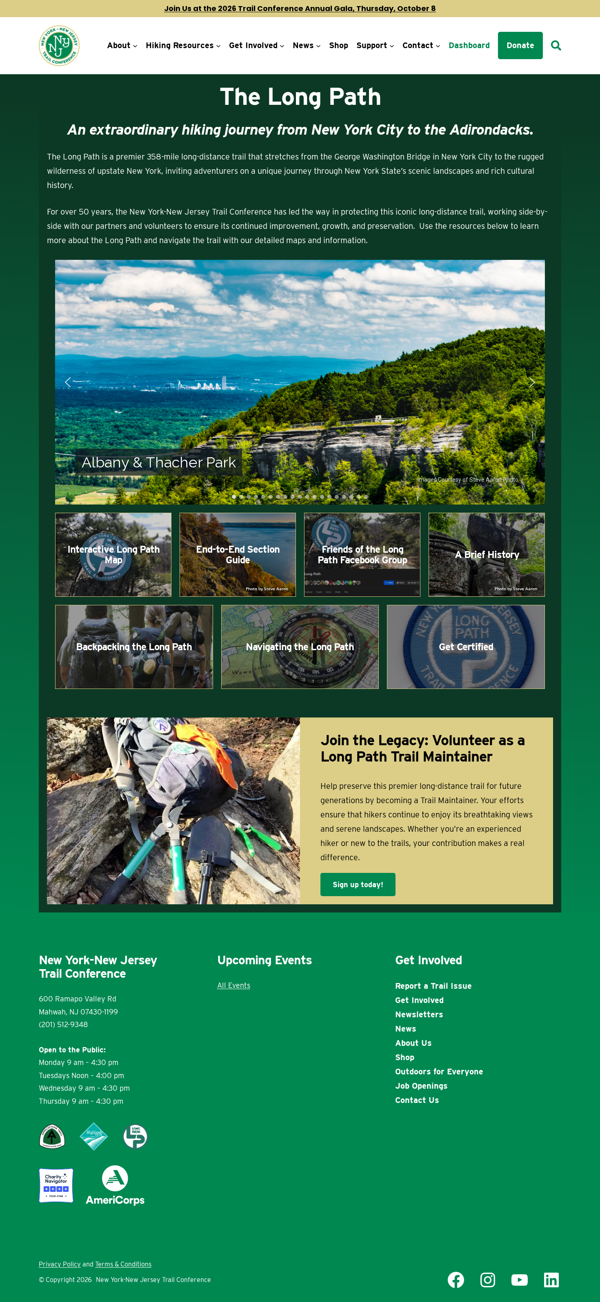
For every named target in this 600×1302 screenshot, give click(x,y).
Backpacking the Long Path (134, 647)
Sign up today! (358, 884)
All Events (233, 985)
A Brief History (487, 554)
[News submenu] (318, 45)
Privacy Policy (60, 1264)
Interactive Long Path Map (113, 554)
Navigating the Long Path (300, 647)
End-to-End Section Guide (238, 554)
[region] (300, 382)
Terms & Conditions (123, 1264)
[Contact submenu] (438, 45)
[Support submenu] (391, 45)
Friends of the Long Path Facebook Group (362, 554)
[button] (67, 382)
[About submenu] (135, 45)
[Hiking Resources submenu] (218, 45)
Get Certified (466, 647)
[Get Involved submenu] (282, 45)
